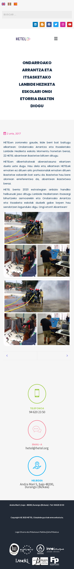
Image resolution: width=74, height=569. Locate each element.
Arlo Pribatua (53, 532)
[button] (56, 39)
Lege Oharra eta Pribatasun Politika (30, 532)
